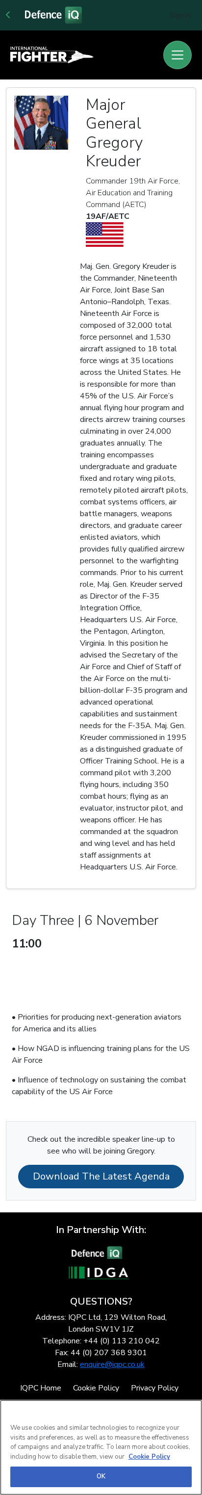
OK (101, 1476)
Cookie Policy (96, 1388)
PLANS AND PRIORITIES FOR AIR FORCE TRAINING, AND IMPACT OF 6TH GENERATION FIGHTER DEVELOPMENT (97, 972)
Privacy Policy (154, 1388)
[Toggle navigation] (177, 55)
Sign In (180, 15)
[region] (101, 1447)
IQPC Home (40, 1388)
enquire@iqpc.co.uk (112, 1364)
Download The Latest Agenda (101, 1176)
